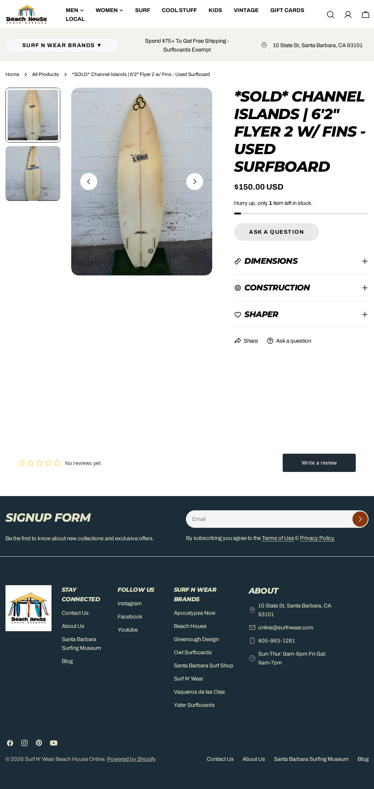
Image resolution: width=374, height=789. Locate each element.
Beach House (190, 626)
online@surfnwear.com (285, 627)
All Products (45, 74)
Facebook (130, 617)
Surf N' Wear (188, 679)
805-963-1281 (276, 641)
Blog (67, 661)
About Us (73, 626)
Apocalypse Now (194, 613)
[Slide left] (89, 181)
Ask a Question (276, 232)
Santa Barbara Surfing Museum (311, 759)
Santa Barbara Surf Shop (203, 665)
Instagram (130, 603)
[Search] (330, 14)
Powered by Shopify (131, 759)
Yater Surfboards (194, 705)
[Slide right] (194, 181)
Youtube (128, 630)
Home (12, 74)
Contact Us (75, 613)
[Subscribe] (360, 519)
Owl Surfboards (193, 652)
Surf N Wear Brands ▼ (62, 45)
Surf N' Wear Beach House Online (64, 759)
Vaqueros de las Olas (199, 692)
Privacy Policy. (317, 538)
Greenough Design (196, 639)
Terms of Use (278, 538)
